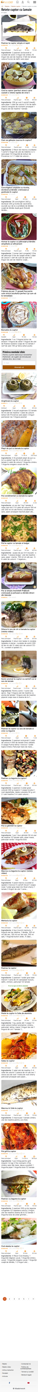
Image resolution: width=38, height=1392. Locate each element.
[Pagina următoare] (28, 1299)
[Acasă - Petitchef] (2, 6)
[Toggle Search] (28, 2)
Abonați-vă (19, 367)
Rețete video (6, 1367)
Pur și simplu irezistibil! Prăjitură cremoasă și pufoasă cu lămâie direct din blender (17, 593)
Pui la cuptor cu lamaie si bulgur (15, 543)
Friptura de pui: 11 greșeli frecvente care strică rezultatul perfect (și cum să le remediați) (18, 293)
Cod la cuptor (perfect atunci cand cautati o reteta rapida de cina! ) (16, 91)
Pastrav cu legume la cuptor (13, 1199)
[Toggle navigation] (34, 2)
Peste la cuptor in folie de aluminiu (16, 1013)
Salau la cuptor (8, 1061)
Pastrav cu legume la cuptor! (14, 778)
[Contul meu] (23, 2)
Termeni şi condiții (27, 1372)
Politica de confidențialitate (25, 1368)
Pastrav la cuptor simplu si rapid (15, 43)
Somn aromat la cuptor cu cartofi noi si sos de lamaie (18, 680)
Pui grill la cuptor (8, 1151)
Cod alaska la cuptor (10, 1246)
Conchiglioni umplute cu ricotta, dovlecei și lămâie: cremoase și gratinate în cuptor (15, 189)
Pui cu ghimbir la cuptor (11, 826)
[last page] (33, 1299)
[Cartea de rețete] (17, 2)
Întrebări (5, 1373)
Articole (5, 1376)
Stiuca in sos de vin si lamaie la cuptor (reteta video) (18, 630)
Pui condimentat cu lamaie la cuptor (17, 496)
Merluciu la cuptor (9, 920)
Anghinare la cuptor (10, 401)
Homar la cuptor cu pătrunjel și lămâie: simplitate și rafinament (18, 242)
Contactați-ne (26, 1364)
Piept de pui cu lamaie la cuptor (15, 448)
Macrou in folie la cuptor (12, 1108)
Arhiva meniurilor (8, 1370)
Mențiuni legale (26, 1375)
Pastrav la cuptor (8, 968)
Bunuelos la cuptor (9, 330)
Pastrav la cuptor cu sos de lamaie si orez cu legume (17, 730)
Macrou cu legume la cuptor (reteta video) (17, 872)
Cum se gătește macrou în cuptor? (16, 140)
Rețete (4, 1364)
